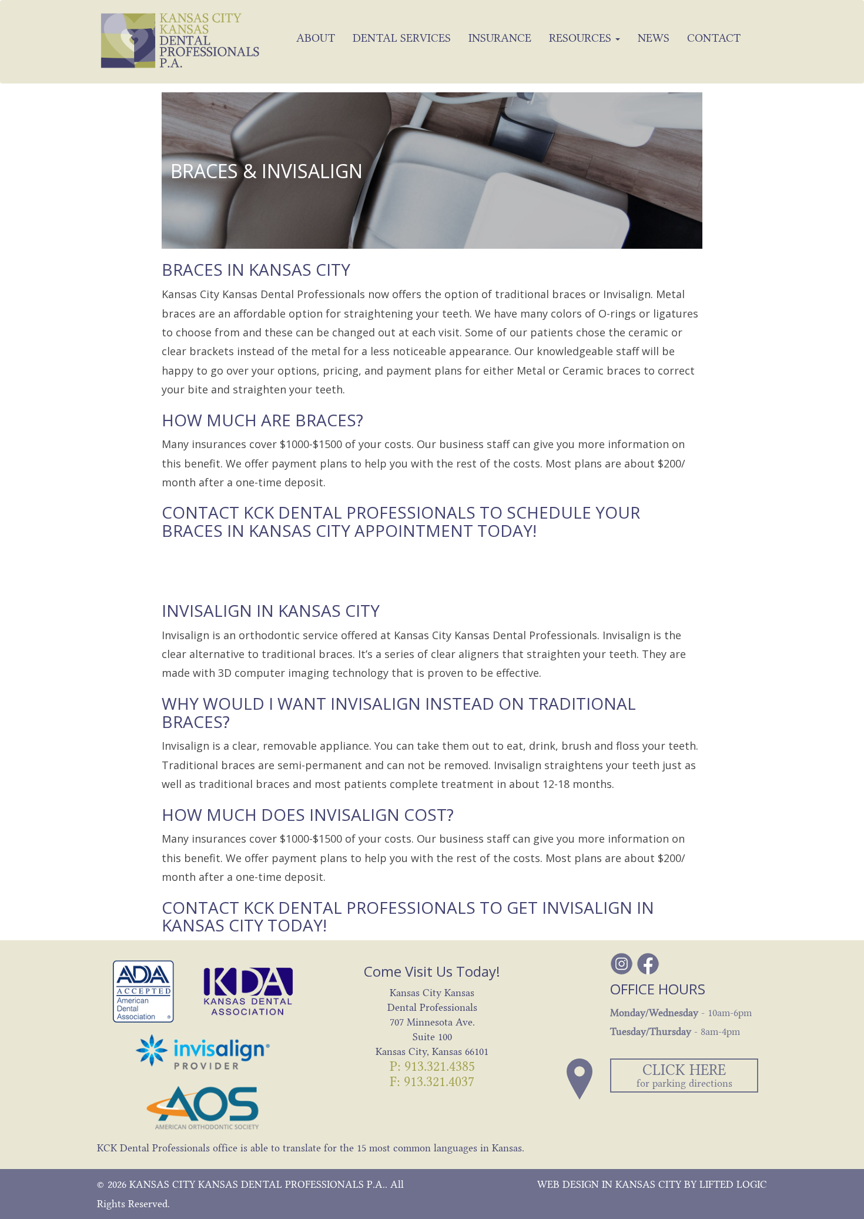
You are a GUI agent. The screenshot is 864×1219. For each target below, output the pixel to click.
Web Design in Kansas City (609, 1184)
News (653, 38)
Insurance (499, 38)
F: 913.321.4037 (432, 1082)
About (315, 38)
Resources (581, 38)
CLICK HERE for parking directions (684, 1075)
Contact (714, 38)
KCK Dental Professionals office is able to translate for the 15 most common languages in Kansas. (310, 1148)
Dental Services (402, 38)
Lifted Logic (733, 1184)
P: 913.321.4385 (432, 1066)
